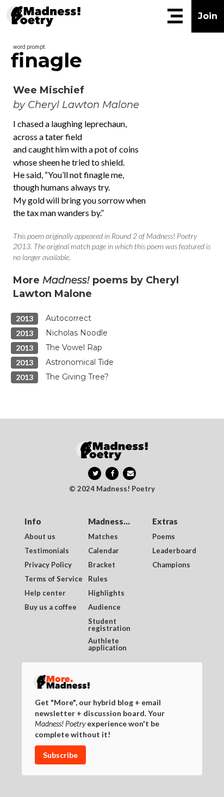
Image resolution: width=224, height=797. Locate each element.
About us (39, 537)
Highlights (106, 593)
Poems (163, 537)
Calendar (103, 551)
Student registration (109, 625)
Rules (98, 579)
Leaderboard (174, 551)
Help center (45, 593)
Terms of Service (53, 579)
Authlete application (107, 644)
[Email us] (129, 473)
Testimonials (46, 551)
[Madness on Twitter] (94, 473)
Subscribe (60, 755)
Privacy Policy (48, 565)
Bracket (101, 565)
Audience (104, 607)
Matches (103, 537)
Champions (171, 565)
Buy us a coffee (50, 607)
